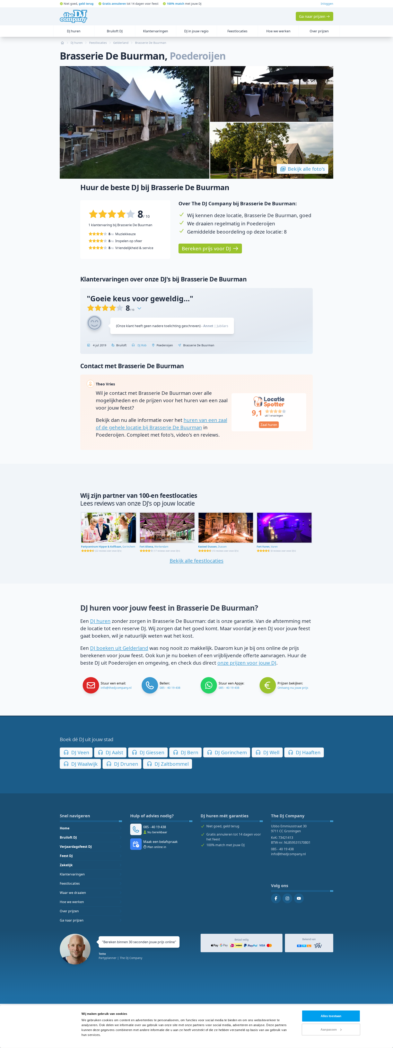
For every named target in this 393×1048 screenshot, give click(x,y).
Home (64, 828)
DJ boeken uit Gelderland (119, 648)
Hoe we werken (72, 902)
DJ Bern (189, 752)
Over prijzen (69, 911)
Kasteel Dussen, (212, 546)
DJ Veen (79, 752)
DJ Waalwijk (84, 763)
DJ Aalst (113, 752)
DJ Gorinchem (230, 752)
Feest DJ (66, 856)
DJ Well (270, 752)
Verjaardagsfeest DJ (76, 846)
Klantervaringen (72, 874)
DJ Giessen (151, 752)
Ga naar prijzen (72, 920)
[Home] (73, 16)
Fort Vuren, (267, 546)
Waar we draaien (73, 892)
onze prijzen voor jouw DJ (246, 662)
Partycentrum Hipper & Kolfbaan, (108, 546)
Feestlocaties (70, 883)
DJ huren (100, 621)
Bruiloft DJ (68, 837)
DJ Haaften (308, 752)
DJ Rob (142, 345)
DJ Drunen (125, 763)
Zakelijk (66, 865)
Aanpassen (329, 1029)
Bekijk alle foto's (306, 168)
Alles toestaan (331, 1016)
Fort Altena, (154, 546)
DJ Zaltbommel (171, 763)
